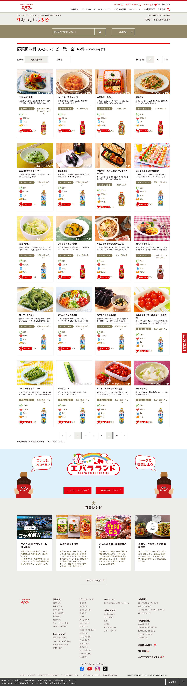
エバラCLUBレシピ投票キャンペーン (116, 603)
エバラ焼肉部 (108, 617)
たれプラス (84, 626)
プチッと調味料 (58, 613)
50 (158, 59)
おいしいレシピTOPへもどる (157, 19)
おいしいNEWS (109, 614)
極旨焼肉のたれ (85, 610)
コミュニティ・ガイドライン (91, 675)
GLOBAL (147, 4)
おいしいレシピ (104, 9)
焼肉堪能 (83, 613)
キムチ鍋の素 (84, 640)
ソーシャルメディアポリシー (70, 675)
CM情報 (106, 624)
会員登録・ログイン (109, 490)
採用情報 (117, 4)
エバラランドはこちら (77, 490)
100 (166, 59)
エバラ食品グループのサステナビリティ (152, 610)
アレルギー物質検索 (145, 634)
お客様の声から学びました (147, 627)
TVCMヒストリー (110, 627)
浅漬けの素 (84, 633)
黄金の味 (83, 603)
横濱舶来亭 (84, 657)
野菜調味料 (56, 620)
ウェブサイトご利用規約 (27, 675)
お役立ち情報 (120, 9)
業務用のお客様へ (132, 4)
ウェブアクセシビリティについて (48, 675)
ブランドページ (88, 9)
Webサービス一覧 (110, 631)
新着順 (59, 59)
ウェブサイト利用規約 (49, 683)
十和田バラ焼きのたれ (87, 630)
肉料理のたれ (57, 606)
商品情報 (74, 9)
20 (150, 59)
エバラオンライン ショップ (150, 656)
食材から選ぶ (57, 648)
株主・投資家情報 (144, 606)
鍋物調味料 (56, 616)
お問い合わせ (142, 637)
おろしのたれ (84, 620)
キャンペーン (134, 9)
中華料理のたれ (58, 610)
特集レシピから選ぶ (60, 637)
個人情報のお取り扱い (110, 675)
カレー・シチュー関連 (60, 623)
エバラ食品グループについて (148, 603)
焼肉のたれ (56, 603)
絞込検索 (123, 32)
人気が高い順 (36, 59)
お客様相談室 (149, 9)
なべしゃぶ (84, 647)
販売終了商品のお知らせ (146, 631)
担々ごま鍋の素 (85, 650)
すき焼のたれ (84, 643)
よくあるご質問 (143, 624)
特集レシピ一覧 (93, 580)
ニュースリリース (144, 613)
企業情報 (161, 9)
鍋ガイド (107, 621)
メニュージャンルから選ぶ (62, 641)
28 (117, 435)
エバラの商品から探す (60, 644)
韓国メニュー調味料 (60, 626)
